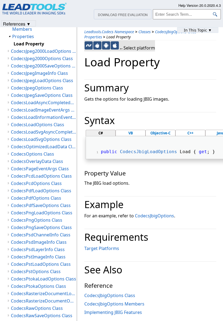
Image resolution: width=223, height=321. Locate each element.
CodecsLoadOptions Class (37, 125)
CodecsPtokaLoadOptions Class (43, 279)
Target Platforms (101, 248)
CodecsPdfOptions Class (36, 198)
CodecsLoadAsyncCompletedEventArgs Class (43, 103)
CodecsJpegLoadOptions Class (42, 81)
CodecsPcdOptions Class (36, 183)
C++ (190, 133)
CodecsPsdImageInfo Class (39, 242)
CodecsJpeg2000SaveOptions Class (43, 66)
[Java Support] (97, 45)
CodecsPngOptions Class (36, 220)
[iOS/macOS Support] (115, 45)
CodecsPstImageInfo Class (38, 257)
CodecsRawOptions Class (37, 308)
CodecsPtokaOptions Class (38, 286)
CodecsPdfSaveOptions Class (41, 205)
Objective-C (160, 133)
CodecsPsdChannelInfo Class (40, 235)
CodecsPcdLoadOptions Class (41, 176)
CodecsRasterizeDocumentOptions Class (43, 301)
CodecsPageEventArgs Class (40, 169)
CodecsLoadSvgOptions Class (41, 139)
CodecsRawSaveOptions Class (41, 316)
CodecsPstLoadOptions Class (41, 264)
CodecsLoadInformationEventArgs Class (43, 117)
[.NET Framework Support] (89, 45)
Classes (144, 31)
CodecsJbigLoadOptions (148, 151)
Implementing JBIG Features (113, 312)
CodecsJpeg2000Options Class (42, 58)
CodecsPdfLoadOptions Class (41, 191)
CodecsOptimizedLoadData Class (43, 147)
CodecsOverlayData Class (37, 161)
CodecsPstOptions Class (36, 271)
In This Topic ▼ (198, 30)
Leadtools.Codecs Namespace (109, 31)
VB (130, 133)
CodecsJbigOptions (154, 216)
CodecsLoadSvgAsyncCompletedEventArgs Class (43, 132)
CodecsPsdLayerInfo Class (38, 249)
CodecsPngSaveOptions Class (41, 227)
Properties (93, 36)
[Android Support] (106, 45)
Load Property (29, 44)
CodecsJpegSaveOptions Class (42, 95)
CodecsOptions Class (32, 154)
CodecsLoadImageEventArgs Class (43, 110)
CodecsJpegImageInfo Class (39, 73)
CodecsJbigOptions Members (114, 304)
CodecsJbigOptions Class (175, 31)
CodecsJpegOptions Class (37, 88)
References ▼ (17, 23)
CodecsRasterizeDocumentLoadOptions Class (43, 294)
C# (100, 133)
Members (22, 29)
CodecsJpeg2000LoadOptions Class (43, 51)
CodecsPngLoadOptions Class (41, 213)
